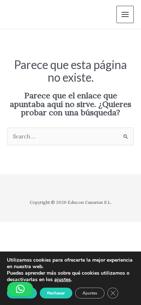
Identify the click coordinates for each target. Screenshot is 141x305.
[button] (20, 289)
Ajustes (89, 293)
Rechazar (56, 293)
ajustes (62, 279)
